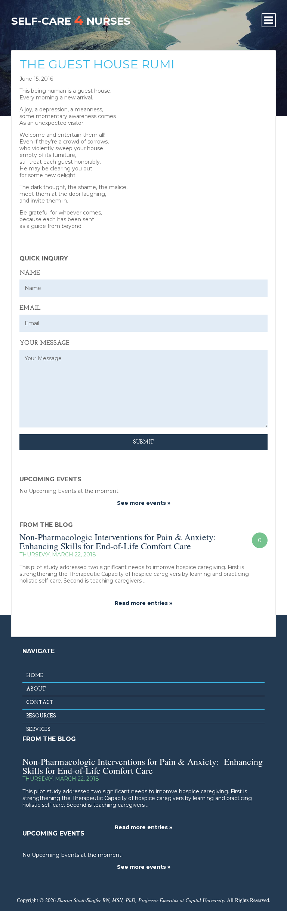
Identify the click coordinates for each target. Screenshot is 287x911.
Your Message (44, 343)
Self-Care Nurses (70, 20)
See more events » (143, 503)
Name (29, 273)
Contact (39, 702)
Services (38, 729)
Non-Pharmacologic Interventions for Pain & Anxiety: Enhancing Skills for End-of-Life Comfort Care (119, 541)
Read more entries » (143, 603)
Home (34, 676)
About (36, 689)
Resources (41, 716)
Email (30, 308)
